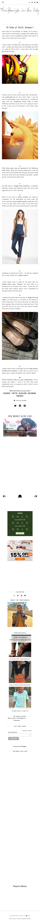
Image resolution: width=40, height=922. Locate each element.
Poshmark (17, 720)
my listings (20, 718)
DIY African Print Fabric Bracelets (20, 659)
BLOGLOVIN (23, 393)
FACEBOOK (6, 393)
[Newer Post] (4, 496)
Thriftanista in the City (18, 915)
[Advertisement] (20, 468)
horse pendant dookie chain (22, 201)
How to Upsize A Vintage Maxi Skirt (20, 685)
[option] (20, 427)
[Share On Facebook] (20, 406)
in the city (18, 400)
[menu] (3, 2)
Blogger (23, 746)
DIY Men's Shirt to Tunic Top (20, 711)
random (24, 400)
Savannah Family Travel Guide (20, 431)
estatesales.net (10, 97)
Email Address (19, 732)
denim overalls (23, 197)
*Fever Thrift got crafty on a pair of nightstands (17, 379)
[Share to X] (15, 406)
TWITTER (14, 393)
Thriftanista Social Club (22, 101)
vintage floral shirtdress (22, 186)
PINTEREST (20, 396)
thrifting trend (6, 284)
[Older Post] (35, 496)
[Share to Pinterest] (25, 406)
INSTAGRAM (32, 393)
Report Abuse (20, 886)
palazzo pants (23, 275)
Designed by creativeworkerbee (20, 918)
